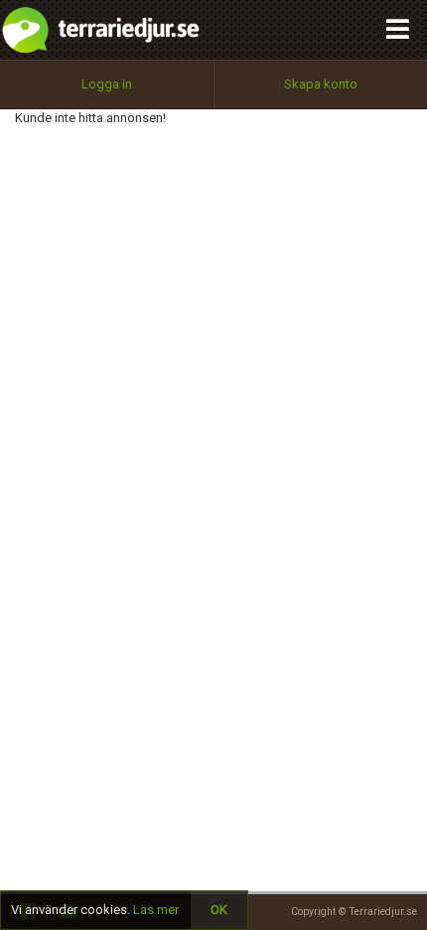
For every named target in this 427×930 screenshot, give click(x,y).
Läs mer (156, 909)
